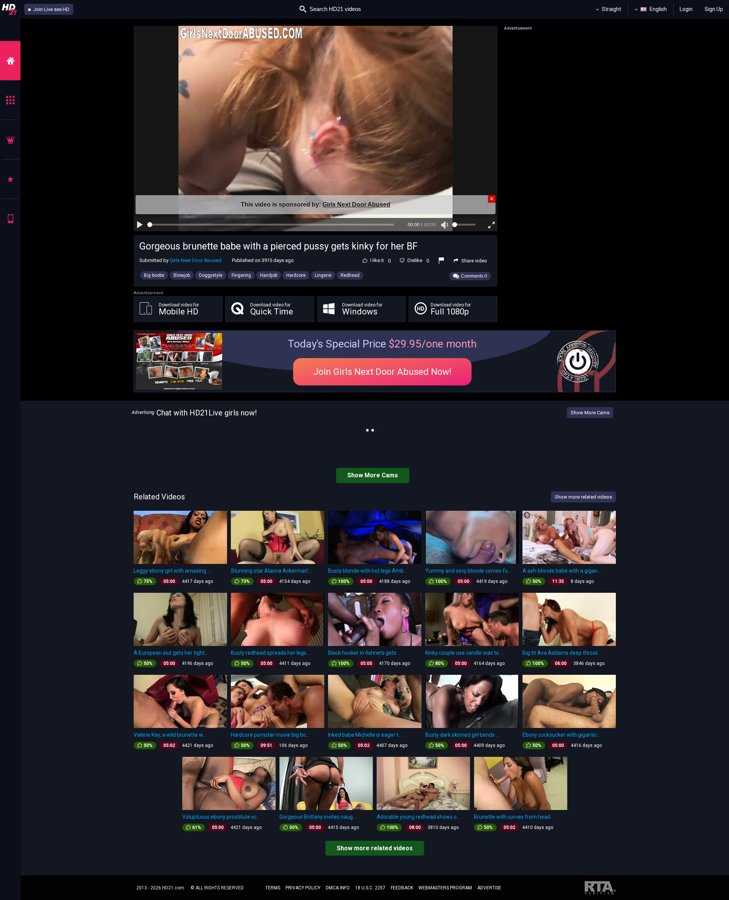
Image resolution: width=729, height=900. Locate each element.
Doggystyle (210, 275)
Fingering (241, 275)
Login (686, 9)
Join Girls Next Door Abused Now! (382, 371)
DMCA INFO (338, 888)
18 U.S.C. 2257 (370, 888)
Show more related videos (375, 848)
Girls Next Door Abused (356, 204)
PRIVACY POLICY (303, 888)
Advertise (489, 888)
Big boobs (154, 275)
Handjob (268, 275)
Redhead (350, 275)
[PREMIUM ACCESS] (10, 139)
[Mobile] (10, 218)
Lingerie (323, 275)
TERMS (272, 888)
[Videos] (10, 60)
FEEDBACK (402, 888)
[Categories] (10, 100)
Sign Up (714, 9)
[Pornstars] (10, 179)
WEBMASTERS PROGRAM (445, 888)
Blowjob (182, 275)
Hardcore (296, 275)
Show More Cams (590, 412)
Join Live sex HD (50, 9)
